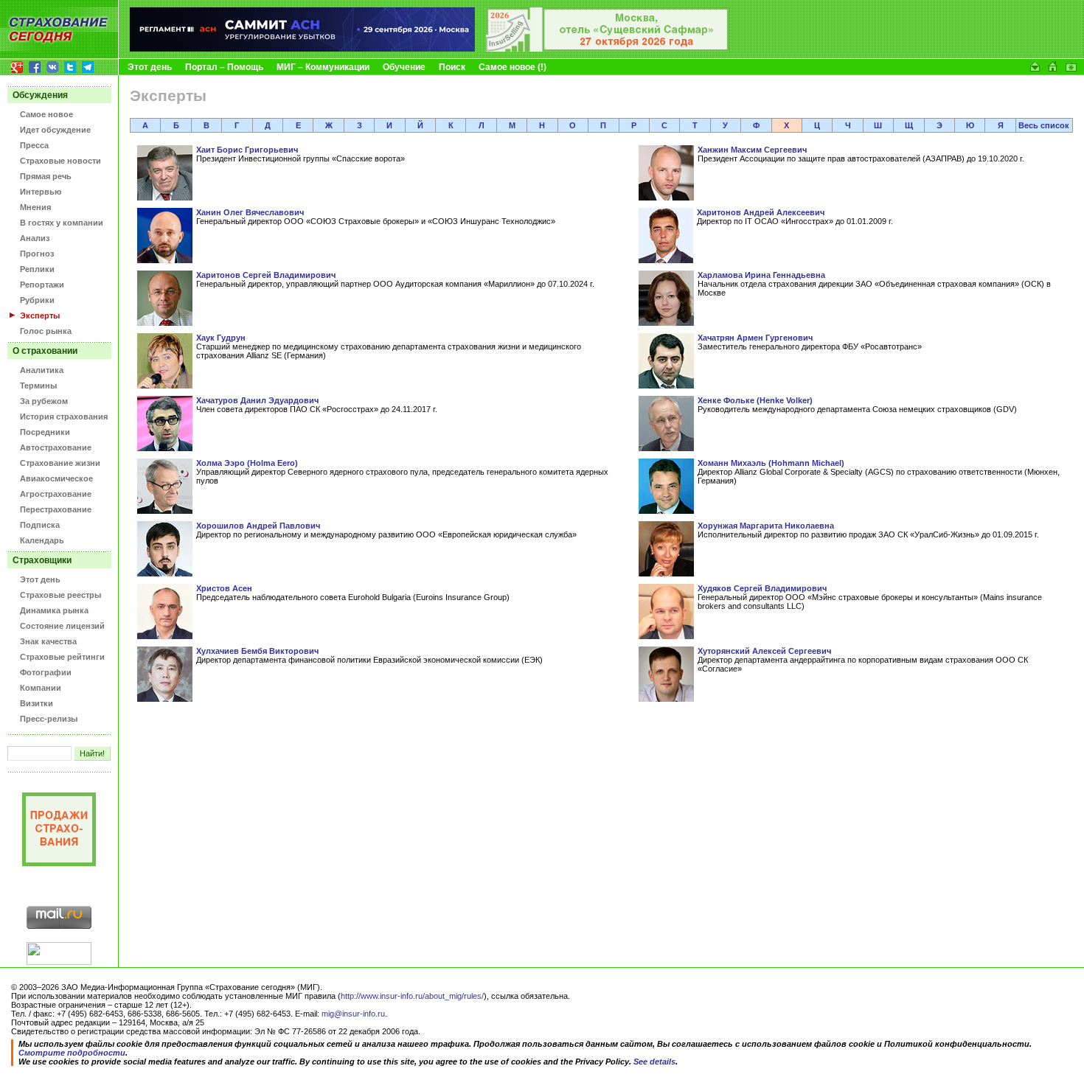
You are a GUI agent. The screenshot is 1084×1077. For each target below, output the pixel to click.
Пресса (34, 145)
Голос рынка (46, 331)
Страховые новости (60, 160)
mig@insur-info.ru (353, 1013)
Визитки (36, 703)
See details (654, 1061)
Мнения (35, 207)
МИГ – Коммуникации (323, 67)
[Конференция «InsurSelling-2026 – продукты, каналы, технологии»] (607, 48)
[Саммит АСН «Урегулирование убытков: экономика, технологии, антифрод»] (302, 48)
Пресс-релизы (48, 718)
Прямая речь (46, 176)
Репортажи (42, 284)
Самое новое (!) (512, 67)
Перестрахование (55, 509)
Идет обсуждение (55, 129)
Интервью (40, 191)
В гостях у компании (61, 222)
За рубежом (44, 401)
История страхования (64, 416)
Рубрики (37, 300)
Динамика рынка (54, 610)
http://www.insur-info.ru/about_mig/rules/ (412, 995)
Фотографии (46, 672)
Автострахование (55, 447)
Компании (40, 687)
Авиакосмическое (56, 478)
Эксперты (40, 315)
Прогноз (37, 253)
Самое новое (46, 114)
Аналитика (41, 370)
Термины (38, 385)
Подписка (40, 524)
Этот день (150, 67)
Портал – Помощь (224, 67)
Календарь (42, 540)
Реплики (37, 269)
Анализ (34, 238)
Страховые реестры (60, 594)
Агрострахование (55, 493)
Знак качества (48, 641)
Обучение (404, 67)
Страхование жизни (60, 463)
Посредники (45, 432)
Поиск (452, 67)
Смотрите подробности (71, 1052)
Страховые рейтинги (62, 656)
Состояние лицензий (62, 625)
